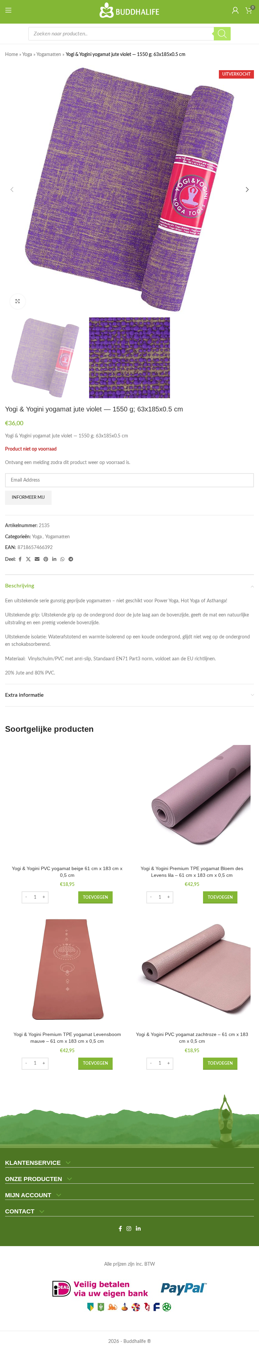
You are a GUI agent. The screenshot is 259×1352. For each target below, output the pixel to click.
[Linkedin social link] (54, 559)
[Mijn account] (235, 10)
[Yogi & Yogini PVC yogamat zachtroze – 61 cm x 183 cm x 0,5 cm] (192, 969)
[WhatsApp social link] (62, 559)
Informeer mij (28, 497)
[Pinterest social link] (45, 559)
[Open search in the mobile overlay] (129, 33)
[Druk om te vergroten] (17, 301)
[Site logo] (129, 10)
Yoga (27, 54)
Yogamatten (48, 54)
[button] (12, 189)
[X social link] (28, 559)
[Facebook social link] (20, 559)
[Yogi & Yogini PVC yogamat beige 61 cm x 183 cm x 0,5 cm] (67, 803)
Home (11, 54)
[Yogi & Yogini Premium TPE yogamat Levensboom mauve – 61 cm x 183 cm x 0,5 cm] (67, 969)
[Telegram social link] (70, 559)
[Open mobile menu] (10, 10)
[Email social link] (37, 559)
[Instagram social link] (129, 1229)
